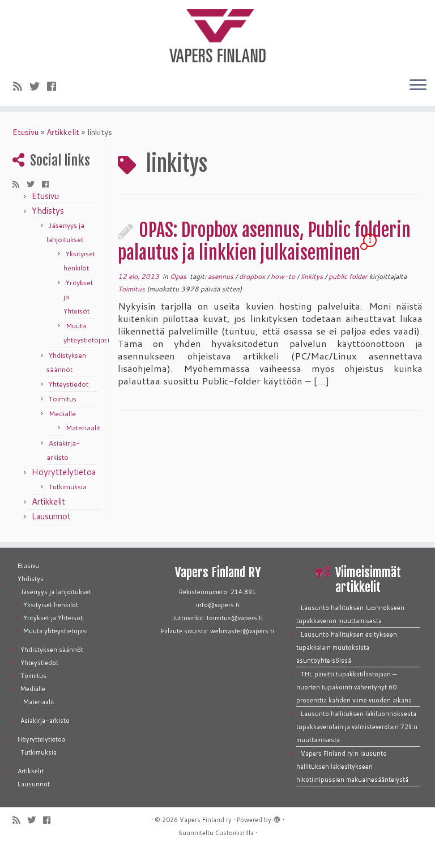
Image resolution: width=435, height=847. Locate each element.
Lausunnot (51, 516)
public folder (349, 276)
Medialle (62, 413)
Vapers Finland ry (206, 819)
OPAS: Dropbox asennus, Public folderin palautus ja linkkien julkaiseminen (264, 241)
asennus (221, 276)
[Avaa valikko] (418, 85)
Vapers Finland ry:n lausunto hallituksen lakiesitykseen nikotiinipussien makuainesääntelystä (352, 766)
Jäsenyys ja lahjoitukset (55, 591)
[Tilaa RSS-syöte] (21, 86)
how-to (284, 276)
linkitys (313, 276)
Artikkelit (62, 132)
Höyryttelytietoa (64, 472)
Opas (179, 276)
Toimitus (62, 399)
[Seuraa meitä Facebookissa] (55, 86)
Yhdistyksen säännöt (51, 649)
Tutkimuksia (68, 487)
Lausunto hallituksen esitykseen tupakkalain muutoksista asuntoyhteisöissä (346, 647)
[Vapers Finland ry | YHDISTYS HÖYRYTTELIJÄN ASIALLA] (217, 34)
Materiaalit (83, 428)
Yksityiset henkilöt (50, 604)
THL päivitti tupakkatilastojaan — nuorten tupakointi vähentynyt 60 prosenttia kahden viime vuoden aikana (354, 687)
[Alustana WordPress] (277, 817)
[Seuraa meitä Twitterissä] (38, 86)
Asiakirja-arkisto (45, 720)
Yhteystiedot (68, 384)
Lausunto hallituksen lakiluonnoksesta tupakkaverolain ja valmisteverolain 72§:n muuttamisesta (356, 726)
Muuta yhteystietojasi (55, 631)
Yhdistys (48, 211)
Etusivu (25, 132)
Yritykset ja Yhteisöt (53, 617)
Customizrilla (234, 832)
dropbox (253, 276)
